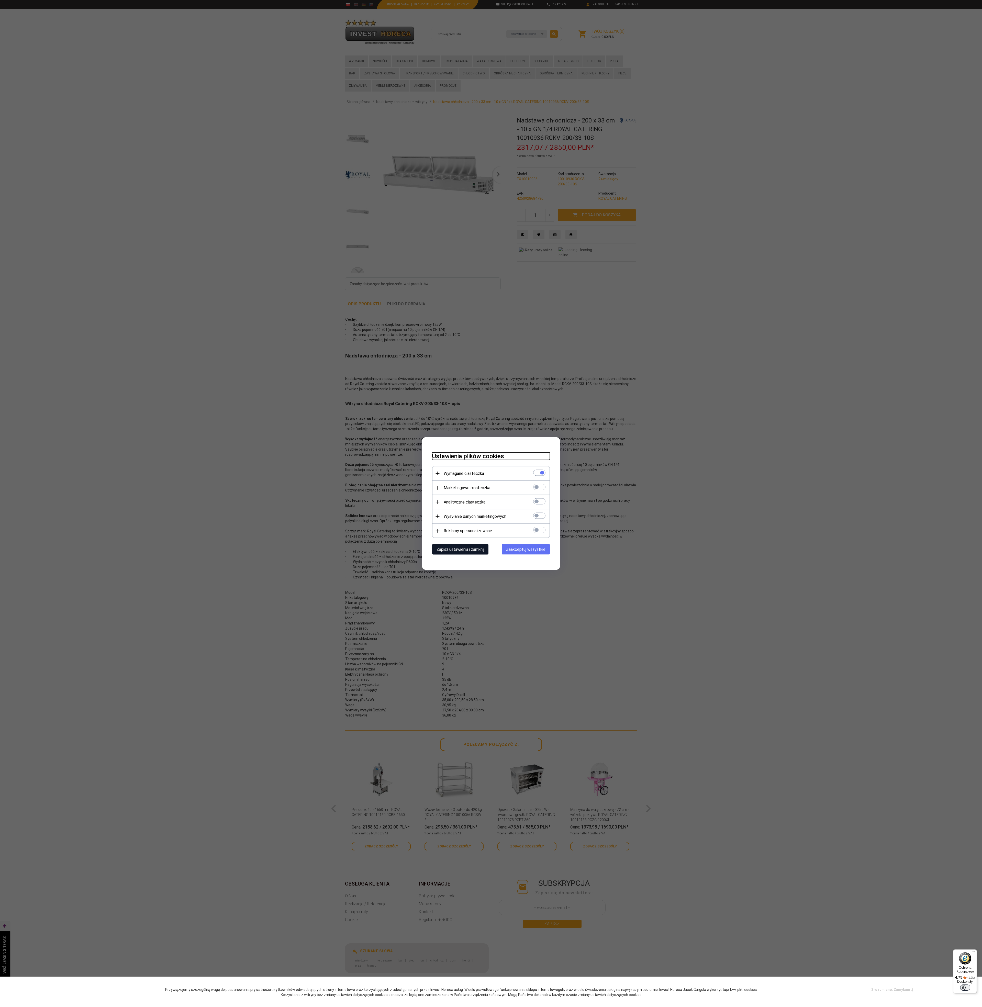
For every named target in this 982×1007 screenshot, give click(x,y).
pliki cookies (747, 990)
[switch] (965, 987)
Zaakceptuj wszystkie (525, 549)
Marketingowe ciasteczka (467, 487)
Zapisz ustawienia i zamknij (460, 549)
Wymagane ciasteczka (464, 473)
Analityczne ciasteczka (464, 502)
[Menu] (974, 952)
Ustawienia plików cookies (468, 456)
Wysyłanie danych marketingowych (475, 516)
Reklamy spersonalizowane (468, 530)
